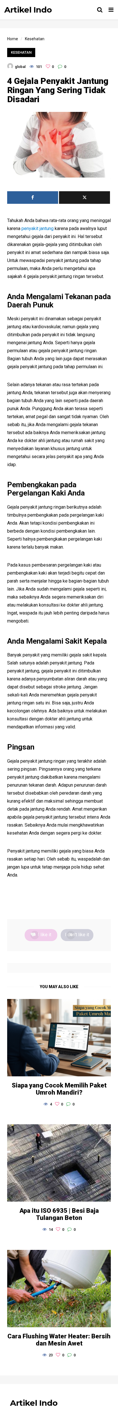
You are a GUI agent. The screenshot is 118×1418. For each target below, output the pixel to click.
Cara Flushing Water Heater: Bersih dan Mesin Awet (59, 1340)
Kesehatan (21, 52)
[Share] (32, 197)
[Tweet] (84, 197)
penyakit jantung (37, 228)
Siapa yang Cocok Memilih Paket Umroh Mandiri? (59, 1089)
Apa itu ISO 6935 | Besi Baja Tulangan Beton (59, 1214)
